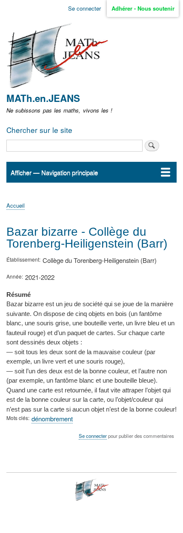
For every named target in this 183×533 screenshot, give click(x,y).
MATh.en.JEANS (43, 98)
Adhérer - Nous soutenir (143, 8)
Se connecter (84, 8)
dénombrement (52, 418)
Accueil (15, 205)
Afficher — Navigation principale (54, 172)
